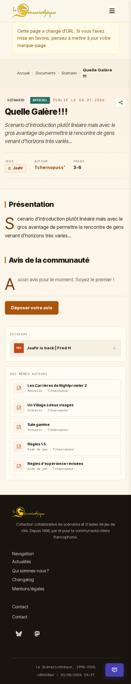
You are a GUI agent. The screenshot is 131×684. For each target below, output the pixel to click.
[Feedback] (114, 670)
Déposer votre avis (31, 307)
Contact (19, 616)
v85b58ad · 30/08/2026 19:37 (65, 674)
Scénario (69, 72)
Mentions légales (28, 588)
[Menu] (112, 11)
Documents (45, 72)
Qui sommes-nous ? (30, 570)
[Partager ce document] (120, 102)
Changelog (23, 579)
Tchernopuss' (49, 167)
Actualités (21, 561)
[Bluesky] (19, 634)
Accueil (23, 72)
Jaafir (18, 168)
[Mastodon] (37, 634)
